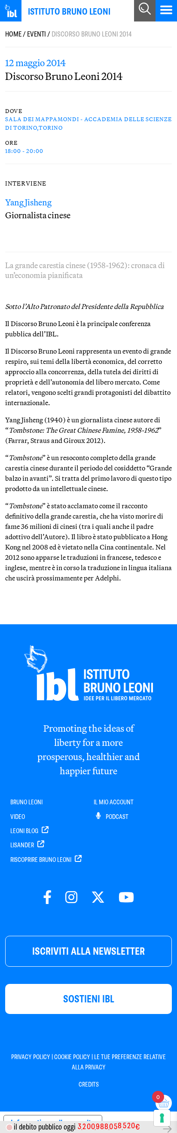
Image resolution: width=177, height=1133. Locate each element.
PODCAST (116, 816)
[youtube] (126, 898)
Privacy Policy (30, 1057)
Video (17, 816)
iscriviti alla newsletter (88, 951)
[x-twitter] (98, 898)
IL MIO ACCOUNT (114, 802)
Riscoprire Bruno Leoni (41, 859)
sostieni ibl (88, 999)
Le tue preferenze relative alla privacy (119, 1062)
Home (13, 34)
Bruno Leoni (26, 802)
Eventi (36, 34)
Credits (89, 1084)
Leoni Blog (25, 831)
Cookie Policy (72, 1057)
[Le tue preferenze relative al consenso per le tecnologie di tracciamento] (162, 1118)
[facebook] (47, 898)
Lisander (22, 845)
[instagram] (71, 898)
